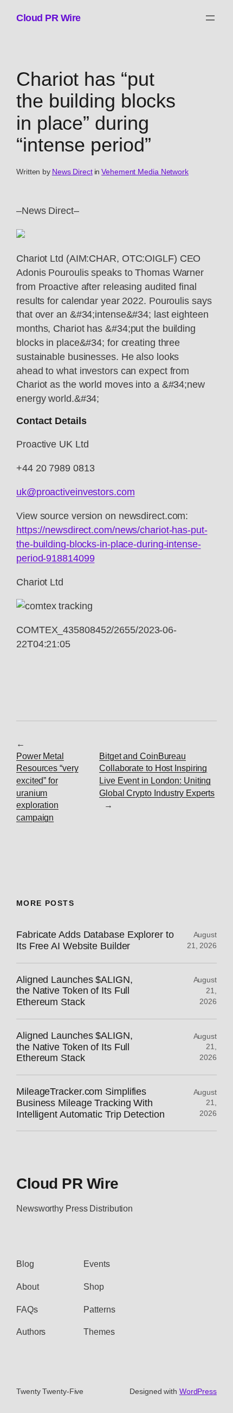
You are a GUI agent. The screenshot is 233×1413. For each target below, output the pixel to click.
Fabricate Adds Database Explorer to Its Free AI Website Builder (95, 940)
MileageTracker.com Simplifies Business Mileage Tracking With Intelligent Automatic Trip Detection (90, 1102)
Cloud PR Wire (48, 17)
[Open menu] (210, 17)
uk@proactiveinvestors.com (75, 491)
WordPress (198, 1391)
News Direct (72, 171)
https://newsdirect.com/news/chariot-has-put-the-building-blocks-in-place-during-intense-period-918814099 (112, 544)
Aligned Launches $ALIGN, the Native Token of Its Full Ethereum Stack (74, 990)
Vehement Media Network (145, 171)
